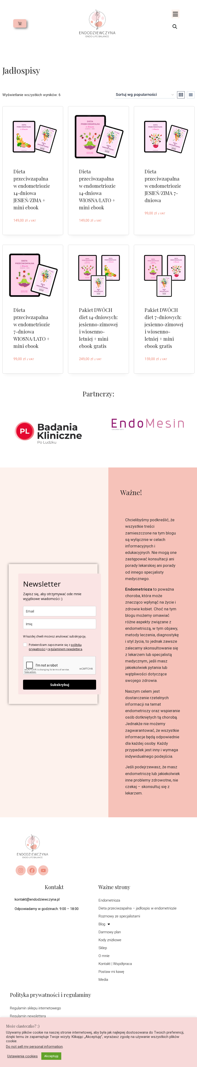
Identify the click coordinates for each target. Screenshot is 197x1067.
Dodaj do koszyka (31, 228)
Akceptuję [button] (51, 1056)
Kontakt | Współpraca (115, 964)
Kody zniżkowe (109, 940)
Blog (101, 924)
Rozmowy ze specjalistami (119, 916)
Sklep (102, 948)
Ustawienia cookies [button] (22, 1056)
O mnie (104, 956)
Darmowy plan (109, 932)
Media (103, 979)
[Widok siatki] (181, 94)
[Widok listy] (191, 94)
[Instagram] (21, 870)
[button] (175, 14)
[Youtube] (43, 870)
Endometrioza (109, 900)
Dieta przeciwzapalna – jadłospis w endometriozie (137, 908)
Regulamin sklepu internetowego (35, 1008)
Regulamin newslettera (28, 1016)
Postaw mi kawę (111, 972)
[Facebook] (32, 870)
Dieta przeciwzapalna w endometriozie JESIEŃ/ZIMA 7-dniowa (163, 185)
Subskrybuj (59, 684)
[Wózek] (19, 23)
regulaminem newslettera (65, 649)
